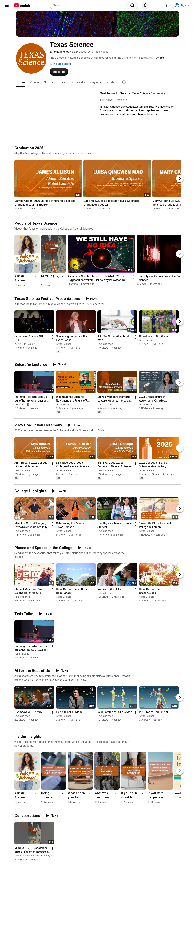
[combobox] (89, 5)
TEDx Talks (20, 404)
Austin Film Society (24, 344)
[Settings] (166, 5)
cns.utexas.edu (61, 63)
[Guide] (7, 5)
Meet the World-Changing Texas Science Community (132, 93)
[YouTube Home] (22, 5)
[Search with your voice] (145, 5)
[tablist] (97, 82)
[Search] (132, 5)
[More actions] (80, 201)
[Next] (180, 178)
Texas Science (63, 344)
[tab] (20, 82)
